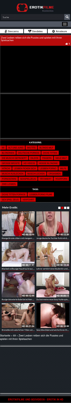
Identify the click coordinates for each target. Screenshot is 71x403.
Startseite (5, 335)
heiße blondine (48, 163)
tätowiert (45, 178)
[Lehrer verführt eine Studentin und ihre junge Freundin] (52, 254)
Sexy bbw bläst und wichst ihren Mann (53, 330)
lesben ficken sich (25, 168)
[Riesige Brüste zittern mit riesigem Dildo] (18, 223)
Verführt (28, 199)
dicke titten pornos (13, 194)
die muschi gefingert (14, 157)
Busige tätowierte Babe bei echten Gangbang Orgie (24, 299)
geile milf (61, 157)
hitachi (6, 168)
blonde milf (46, 147)
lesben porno (48, 168)
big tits (31, 147)
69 (3, 147)
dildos (34, 157)
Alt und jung (15, 147)
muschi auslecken (12, 173)
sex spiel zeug (10, 199)
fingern (47, 157)
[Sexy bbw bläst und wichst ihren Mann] (52, 315)
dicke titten (50, 152)
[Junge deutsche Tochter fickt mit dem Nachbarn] (52, 223)
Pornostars (9, 178)
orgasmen (55, 173)
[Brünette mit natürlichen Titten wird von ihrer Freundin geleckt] (18, 315)
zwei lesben (9, 183)
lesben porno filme (40, 194)
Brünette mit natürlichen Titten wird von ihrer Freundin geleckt (30, 330)
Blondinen (8, 152)
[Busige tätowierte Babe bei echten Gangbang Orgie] (18, 284)
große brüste (11, 163)
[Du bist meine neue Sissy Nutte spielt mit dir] (52, 284)
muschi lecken (36, 173)
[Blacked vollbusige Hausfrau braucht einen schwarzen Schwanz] (18, 254)
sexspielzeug (28, 178)
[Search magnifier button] (67, 17)
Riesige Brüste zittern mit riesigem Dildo (19, 238)
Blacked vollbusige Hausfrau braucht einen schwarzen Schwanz (30, 268)
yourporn (61, 178)
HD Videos (29, 163)
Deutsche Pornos (28, 152)
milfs (63, 168)
